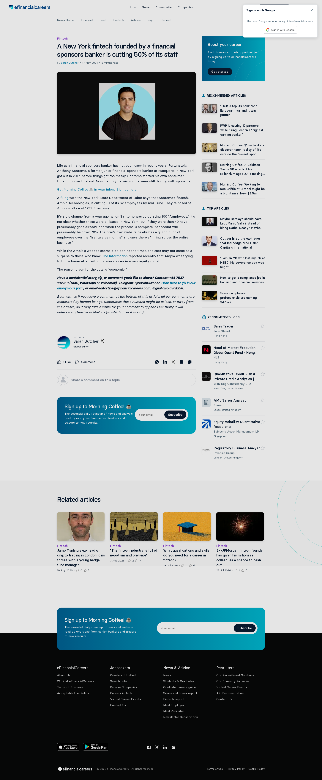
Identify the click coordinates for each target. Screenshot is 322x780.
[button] (161, 390)
